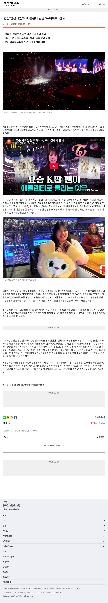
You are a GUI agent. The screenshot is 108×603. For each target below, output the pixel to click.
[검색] (99, 4)
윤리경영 (51, 588)
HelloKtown (8, 546)
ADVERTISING (14, 588)
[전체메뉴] (104, 4)
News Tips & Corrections (71, 588)
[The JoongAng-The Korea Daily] (11, 505)
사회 (4, 520)
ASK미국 (6, 541)
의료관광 (6, 577)
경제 (4, 525)
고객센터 (58, 588)
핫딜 (4, 551)
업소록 (5, 571)
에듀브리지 (7, 561)
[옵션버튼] (103, 24)
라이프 (5, 530)
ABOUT (5, 588)
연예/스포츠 (7, 536)
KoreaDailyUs (9, 556)
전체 (4, 515)
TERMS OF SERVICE (41, 588)
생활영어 (6, 566)
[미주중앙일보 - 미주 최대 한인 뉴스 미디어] (10, 4)
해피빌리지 (7, 582)
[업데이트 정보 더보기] (23, 23)
